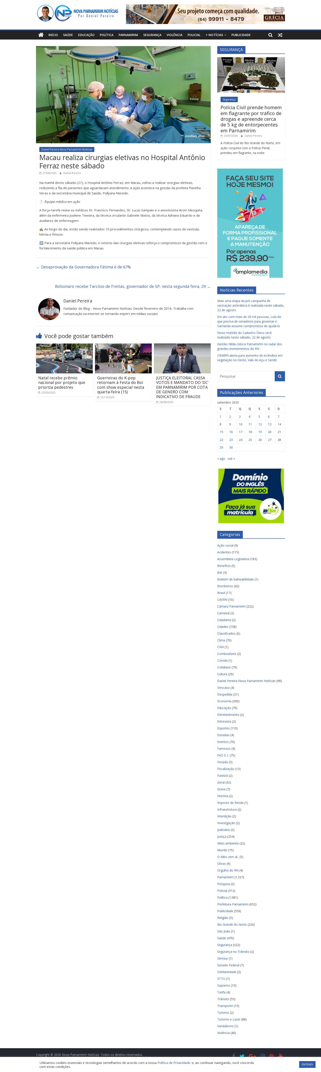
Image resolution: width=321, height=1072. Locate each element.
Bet (219, 572)
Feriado (222, 762)
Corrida (222, 660)
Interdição (224, 816)
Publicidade (241, 35)
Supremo (223, 985)
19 (260, 432)
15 (221, 432)
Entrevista (224, 721)
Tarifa (221, 992)
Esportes (223, 728)
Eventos (223, 742)
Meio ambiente (228, 843)
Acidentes (224, 552)
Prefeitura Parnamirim (233, 904)
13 (269, 424)
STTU (221, 979)
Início (53, 35)
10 (240, 424)
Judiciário (223, 830)
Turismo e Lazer (228, 1019)
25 (250, 440)
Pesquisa (223, 884)
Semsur (222, 958)
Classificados (226, 633)
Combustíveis (226, 654)
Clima (221, 640)
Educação (86, 35)
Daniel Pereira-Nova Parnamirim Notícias (66, 149)
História (222, 796)
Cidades (222, 627)
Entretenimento (228, 715)
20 (269, 432)
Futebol (222, 775)
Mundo (222, 850)
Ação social (225, 545)
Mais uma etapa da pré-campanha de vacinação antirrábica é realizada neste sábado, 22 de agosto (250, 305)
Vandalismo (225, 1026)
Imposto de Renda (230, 803)
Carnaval (223, 613)
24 (240, 440)
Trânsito (223, 999)
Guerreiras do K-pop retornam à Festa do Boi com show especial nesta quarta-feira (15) (120, 385)
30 (231, 447)
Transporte (225, 1006)
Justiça (221, 836)
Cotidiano (224, 667)
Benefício (224, 566)
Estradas (223, 735)
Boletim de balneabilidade (235, 579)
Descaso (223, 687)
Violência (174, 35)
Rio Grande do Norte (232, 924)
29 (221, 447)
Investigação (226, 823)
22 (221, 440)
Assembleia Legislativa (233, 559)
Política (106, 35)
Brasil (221, 593)
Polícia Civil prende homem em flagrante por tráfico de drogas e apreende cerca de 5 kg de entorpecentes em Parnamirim (251, 119)
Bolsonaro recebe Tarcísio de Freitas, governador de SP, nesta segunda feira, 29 (133, 286)
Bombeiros (225, 586)
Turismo (223, 1012)
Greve (221, 789)
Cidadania (224, 620)
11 (250, 424)
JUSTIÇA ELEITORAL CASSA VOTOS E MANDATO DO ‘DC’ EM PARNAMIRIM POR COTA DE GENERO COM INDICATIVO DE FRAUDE (182, 387)
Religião (222, 918)
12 (260, 424)
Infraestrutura (227, 809)
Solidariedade (226, 972)
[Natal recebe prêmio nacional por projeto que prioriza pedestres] (64, 346)
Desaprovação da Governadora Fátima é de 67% (83, 266)
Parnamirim (128, 35)
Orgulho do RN (227, 870)
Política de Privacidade (173, 1062)
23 (231, 440)
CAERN (222, 599)
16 (231, 432)
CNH (220, 647)
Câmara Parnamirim (231, 606)
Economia (224, 701)
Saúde (68, 35)
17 (240, 432)
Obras (221, 863)
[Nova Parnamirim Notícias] (41, 35)
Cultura (222, 674)
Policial (194, 35)
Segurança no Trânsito (233, 951)
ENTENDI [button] (307, 1064)
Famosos (224, 748)
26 (260, 440)
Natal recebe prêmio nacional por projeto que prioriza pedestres (61, 382)
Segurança (152, 35)
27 (269, 440)
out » (231, 458)
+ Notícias (214, 35)
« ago (221, 458)
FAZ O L (223, 755)
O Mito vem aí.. (228, 857)
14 (279, 424)
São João (223, 931)
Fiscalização (225, 769)
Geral (221, 782)
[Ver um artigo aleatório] (280, 35)
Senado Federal (228, 965)
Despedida (224, 694)
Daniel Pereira (72, 173)
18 (250, 432)
